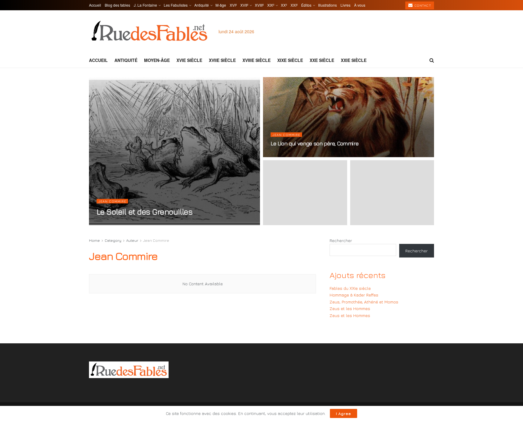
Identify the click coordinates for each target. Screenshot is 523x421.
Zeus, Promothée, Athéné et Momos (364, 301)
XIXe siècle (290, 60)
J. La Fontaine (145, 5)
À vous (359, 5)
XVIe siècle (189, 60)
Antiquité (201, 5)
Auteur (132, 240)
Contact (422, 5)
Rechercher (341, 240)
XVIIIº (259, 5)
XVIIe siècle (222, 60)
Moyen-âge (157, 60)
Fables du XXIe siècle (350, 288)
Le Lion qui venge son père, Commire (314, 143)
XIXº (270, 5)
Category (113, 240)
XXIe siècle (354, 60)
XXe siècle (322, 60)
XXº (284, 5)
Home (94, 240)
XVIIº (244, 5)
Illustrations (327, 5)
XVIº (233, 5)
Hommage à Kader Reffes (354, 294)
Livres (345, 5)
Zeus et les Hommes (350, 308)
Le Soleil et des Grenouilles (144, 211)
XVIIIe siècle (256, 60)
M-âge (220, 5)
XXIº (294, 5)
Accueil (95, 5)
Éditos (306, 5)
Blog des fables (117, 5)
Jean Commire (112, 201)
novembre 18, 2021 (115, 223)
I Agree (343, 413)
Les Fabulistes (176, 5)
